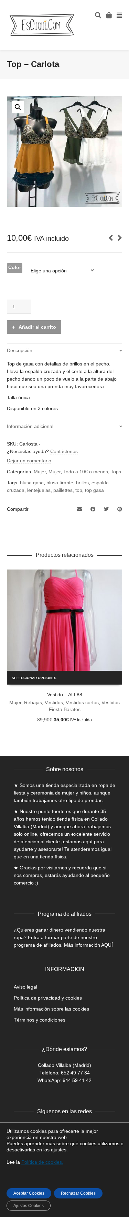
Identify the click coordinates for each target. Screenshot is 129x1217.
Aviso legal (25, 987)
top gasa (94, 490)
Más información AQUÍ (88, 945)
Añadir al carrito (37, 327)
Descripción (19, 350)
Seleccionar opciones (34, 678)
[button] (18, 107)
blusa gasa (32, 482)
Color (14, 267)
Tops (116, 471)
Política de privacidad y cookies (48, 998)
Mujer (40, 471)
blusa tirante (59, 482)
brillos (82, 482)
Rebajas (33, 702)
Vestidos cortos (82, 702)
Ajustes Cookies (28, 1205)
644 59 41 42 (77, 1080)
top (78, 490)
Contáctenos (64, 451)
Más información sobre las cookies (51, 1009)
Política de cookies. (42, 1162)
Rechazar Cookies (78, 1193)
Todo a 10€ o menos (85, 471)
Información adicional (30, 426)
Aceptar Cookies (28, 1193)
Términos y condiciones (39, 1020)
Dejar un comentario (29, 460)
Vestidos (54, 702)
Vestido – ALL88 (64, 694)
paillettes (63, 490)
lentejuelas (39, 490)
